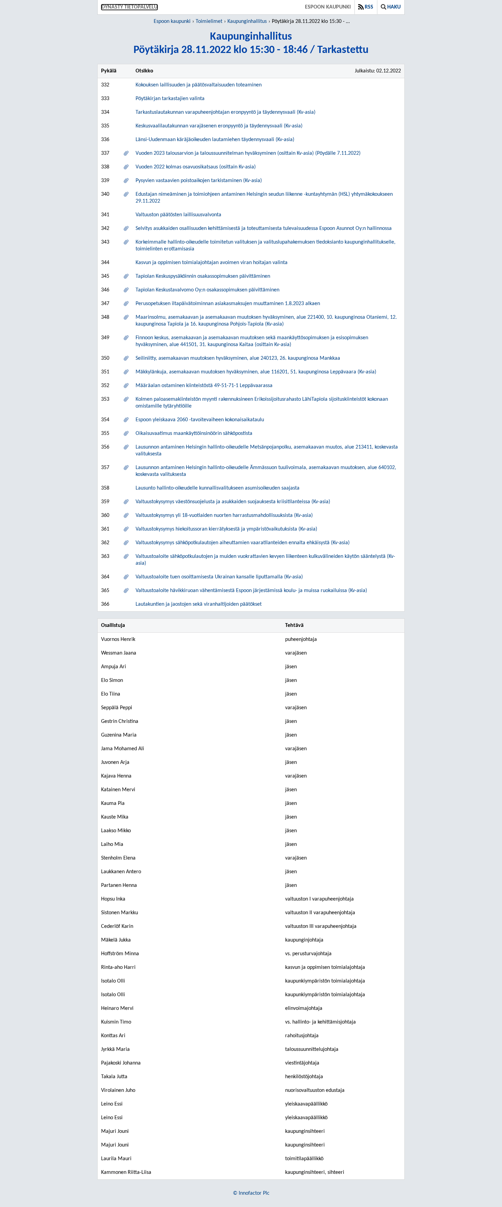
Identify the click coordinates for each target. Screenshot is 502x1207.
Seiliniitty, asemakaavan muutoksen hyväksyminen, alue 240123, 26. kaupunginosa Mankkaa (238, 358)
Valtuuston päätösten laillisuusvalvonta (178, 215)
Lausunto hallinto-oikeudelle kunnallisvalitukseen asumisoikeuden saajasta (217, 488)
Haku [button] (394, 7)
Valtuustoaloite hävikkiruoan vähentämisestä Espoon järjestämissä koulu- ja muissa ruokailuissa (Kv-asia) (251, 590)
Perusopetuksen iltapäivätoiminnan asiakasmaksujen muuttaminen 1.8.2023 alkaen (228, 303)
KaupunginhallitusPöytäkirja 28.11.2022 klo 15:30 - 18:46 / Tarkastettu (251, 43)
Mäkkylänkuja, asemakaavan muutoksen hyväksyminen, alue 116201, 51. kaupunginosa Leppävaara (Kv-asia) (256, 372)
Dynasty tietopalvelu (129, 7)
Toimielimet (209, 21)
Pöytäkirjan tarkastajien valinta (170, 98)
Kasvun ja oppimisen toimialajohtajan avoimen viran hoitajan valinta (212, 262)
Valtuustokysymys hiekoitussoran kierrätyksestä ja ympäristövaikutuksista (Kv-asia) (226, 529)
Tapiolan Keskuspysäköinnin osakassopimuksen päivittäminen (203, 276)
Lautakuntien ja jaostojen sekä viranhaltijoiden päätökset (199, 604)
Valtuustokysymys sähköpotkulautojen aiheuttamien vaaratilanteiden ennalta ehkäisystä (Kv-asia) (243, 543)
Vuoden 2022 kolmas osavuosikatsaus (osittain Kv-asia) (196, 167)
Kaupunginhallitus (247, 21)
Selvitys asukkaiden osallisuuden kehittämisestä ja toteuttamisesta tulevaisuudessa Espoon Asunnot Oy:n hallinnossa (264, 228)
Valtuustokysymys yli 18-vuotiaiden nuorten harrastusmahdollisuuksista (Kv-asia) (224, 515)
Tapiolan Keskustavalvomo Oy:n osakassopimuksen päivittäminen (207, 290)
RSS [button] (369, 7)
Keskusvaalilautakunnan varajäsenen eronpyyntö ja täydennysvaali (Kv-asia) (219, 126)
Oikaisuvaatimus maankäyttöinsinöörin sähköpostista (194, 433)
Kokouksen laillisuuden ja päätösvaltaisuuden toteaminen (199, 85)
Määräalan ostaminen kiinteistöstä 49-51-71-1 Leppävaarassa (204, 385)
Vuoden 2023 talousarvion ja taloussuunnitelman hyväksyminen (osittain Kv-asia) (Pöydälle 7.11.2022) (248, 153)
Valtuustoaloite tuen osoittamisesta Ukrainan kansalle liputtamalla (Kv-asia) (219, 577)
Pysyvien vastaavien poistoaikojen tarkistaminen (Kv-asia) (199, 180)
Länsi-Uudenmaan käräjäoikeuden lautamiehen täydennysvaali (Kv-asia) (215, 139)
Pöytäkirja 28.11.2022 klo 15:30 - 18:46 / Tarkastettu (312, 21)
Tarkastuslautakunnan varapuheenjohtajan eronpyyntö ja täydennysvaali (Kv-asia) (226, 112)
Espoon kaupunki (328, 7)
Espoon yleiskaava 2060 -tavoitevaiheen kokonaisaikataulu (200, 420)
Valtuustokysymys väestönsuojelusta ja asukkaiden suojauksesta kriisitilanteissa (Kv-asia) (233, 502)
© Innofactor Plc (251, 1193)
